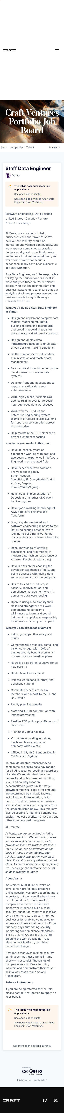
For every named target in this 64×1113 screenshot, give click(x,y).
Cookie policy (40, 1080)
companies (17, 147)
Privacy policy (24, 1080)
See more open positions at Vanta (32, 1045)
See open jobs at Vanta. (27, 194)
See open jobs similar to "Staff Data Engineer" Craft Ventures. (34, 200)
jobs (4, 147)
